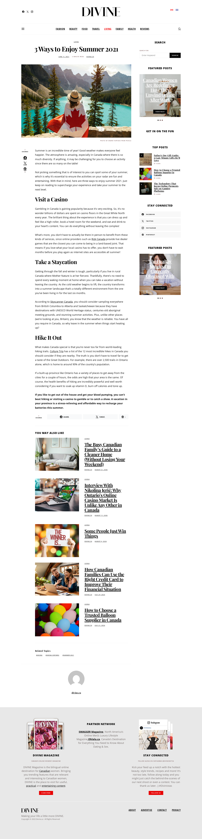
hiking (39, 655)
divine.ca (90, 57)
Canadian (44, 771)
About (132, 810)
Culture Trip (56, 351)
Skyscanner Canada (61, 301)
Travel (96, 28)
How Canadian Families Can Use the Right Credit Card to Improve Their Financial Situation (104, 579)
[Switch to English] (171, 10)
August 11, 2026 (101, 515)
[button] (158, 120)
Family (119, 28)
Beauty (73, 28)
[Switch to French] (177, 10)
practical (31, 785)
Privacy (176, 810)
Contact (162, 810)
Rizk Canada (98, 239)
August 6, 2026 (101, 541)
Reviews (144, 28)
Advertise (146, 810)
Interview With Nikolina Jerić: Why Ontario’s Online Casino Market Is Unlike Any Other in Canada (103, 497)
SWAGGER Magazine (91, 731)
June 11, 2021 (64, 57)
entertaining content (53, 785)
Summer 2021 (68, 655)
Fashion (60, 28)
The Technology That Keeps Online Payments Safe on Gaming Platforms (166, 187)
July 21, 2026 (100, 625)
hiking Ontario (53, 655)
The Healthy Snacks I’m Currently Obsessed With (160, 268)
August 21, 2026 (101, 470)
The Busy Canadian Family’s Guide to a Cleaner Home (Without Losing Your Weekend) (105, 454)
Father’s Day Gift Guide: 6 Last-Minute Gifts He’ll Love (167, 158)
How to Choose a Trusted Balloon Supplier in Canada (103, 615)
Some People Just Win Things (105, 533)
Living (107, 28)
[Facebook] (23, 12)
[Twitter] (28, 12)
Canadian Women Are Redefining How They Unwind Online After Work (160, 90)
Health (132, 28)
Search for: (144, 50)
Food (85, 28)
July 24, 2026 (100, 595)
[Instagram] (32, 12)
